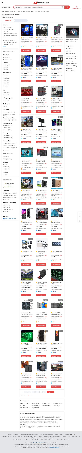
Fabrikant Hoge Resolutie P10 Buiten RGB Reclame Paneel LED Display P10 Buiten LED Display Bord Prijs (56, 191)
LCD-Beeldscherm (10, 42)
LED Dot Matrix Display (10, 147)
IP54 (5, 69)
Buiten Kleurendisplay (71, 63)
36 (28, 395)
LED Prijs (22, 405)
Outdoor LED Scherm (9, 30)
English (9, 436)
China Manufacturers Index (38, 439)
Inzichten (67, 434)
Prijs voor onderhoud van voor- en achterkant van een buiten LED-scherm (57, 374)
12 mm (6, 95)
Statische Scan (8, 125)
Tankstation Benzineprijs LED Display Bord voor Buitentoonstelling (26, 344)
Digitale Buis (7, 59)
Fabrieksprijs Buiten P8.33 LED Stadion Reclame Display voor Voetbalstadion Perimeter (26, 283)
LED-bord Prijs (56, 405)
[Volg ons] (74, 434)
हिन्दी (79, 436)
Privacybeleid (35, 434)
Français (30, 436)
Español (35, 436)
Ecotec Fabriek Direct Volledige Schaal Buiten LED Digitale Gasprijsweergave (56, 252)
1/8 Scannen (8, 137)
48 (31, 395)
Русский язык (58, 436)
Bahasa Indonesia (50, 438)
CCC (6, 169)
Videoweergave (9, 112)
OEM (6, 207)
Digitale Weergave (70, 53)
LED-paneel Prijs (35, 407)
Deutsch (41, 436)
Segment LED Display (9, 145)
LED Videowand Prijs (25, 407)
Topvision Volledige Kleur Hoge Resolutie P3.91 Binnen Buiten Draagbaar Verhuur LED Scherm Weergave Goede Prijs (57, 313)
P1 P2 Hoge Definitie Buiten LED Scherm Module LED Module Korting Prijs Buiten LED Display (57, 160)
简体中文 (15, 436)
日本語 (25, 436)
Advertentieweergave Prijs (47, 405)
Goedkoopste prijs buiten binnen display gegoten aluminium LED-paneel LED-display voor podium (41, 160)
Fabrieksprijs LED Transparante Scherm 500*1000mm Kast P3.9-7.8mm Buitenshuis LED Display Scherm (41, 374)
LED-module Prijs (35, 405)
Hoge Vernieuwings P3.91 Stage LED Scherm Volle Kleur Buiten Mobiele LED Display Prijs (41, 221)
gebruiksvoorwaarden (54, 447)
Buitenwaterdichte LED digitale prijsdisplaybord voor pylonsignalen (41, 252)
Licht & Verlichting (7, 27)
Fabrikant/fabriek (9, 195)
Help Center (9, 434)
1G (6, 100)
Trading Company (10, 193)
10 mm (6, 92)
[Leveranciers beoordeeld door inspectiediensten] (10, 184)
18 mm (5, 87)
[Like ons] (71, 434)
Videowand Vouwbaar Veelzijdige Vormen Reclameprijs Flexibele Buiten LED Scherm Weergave (41, 283)
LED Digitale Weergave (71, 56)
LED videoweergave (10, 143)
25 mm (6, 85)
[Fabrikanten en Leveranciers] (41, 2)
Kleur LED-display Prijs (25, 403)
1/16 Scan (7, 130)
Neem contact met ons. (10, 218)
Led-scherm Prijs (35, 403)
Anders (6, 211)
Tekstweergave (9, 118)
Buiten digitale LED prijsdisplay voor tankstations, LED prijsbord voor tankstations (27, 99)
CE (5, 164)
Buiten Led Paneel (70, 71)
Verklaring (16, 434)
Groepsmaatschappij (9, 197)
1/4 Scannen (8, 135)
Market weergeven (9, 120)
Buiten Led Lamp (70, 68)
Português (46, 436)
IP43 (5, 75)
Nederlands (74, 436)
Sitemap (61, 434)
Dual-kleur (6, 57)
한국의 (64, 436)
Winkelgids (7, 159)
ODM (6, 205)
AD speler (8, 44)
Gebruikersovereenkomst (25, 434)
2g (5, 106)
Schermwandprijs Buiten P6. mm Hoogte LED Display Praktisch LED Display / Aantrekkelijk (42, 130)
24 (25, 395)
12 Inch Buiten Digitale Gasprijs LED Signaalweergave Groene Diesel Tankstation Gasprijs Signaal (57, 283)
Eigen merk (8, 209)
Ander (4, 46)
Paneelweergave (70, 61)
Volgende (50, 392)
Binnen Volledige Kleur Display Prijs (57, 403)
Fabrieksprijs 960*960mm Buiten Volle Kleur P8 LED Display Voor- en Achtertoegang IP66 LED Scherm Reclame (41, 313)
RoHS (6, 167)
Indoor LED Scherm (10, 33)
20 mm (6, 83)
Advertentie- (8, 153)
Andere (6, 199)
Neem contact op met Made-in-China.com (49, 434)
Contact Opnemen (26, 50)
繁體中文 (20, 436)
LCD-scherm (69, 48)
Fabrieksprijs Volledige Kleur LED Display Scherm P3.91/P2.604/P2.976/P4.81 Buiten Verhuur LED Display (57, 38)
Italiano (52, 436)
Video (31, 25)
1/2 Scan (7, 127)
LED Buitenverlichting (71, 66)
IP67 (5, 67)
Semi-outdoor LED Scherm (10, 36)
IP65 (6, 65)
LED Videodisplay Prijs (47, 403)
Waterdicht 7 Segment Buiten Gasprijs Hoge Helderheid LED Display (42, 344)
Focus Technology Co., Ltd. (39, 442)
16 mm (6, 80)
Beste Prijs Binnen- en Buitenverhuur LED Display (56, 130)
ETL (5, 174)
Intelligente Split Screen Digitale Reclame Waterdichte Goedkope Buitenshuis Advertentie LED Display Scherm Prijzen (57, 344)
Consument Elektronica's (9, 40)
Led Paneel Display (71, 58)
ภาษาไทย (32, 438)
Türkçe (37, 438)
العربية (69, 436)
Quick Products (27, 439)
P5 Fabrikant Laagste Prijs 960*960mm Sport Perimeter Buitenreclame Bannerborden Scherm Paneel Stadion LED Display (41, 191)
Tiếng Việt (42, 438)
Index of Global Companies (63, 439)
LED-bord (68, 51)
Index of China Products (50, 439)
